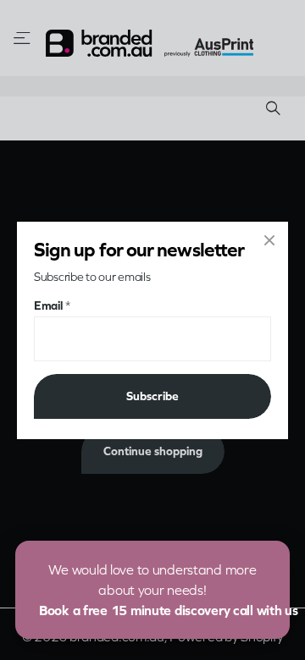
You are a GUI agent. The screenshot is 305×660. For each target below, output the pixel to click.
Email (51, 304)
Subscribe (152, 396)
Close (269, 240)
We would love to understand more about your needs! (164, 590)
